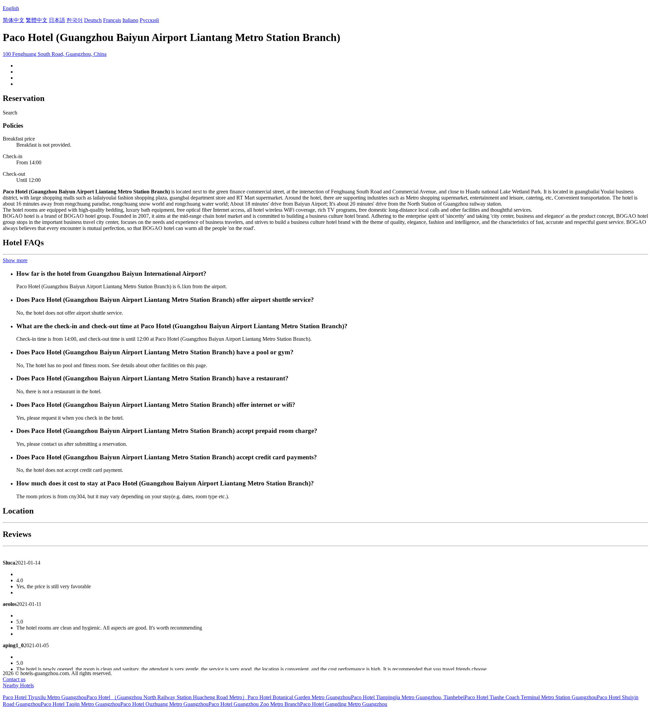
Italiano (130, 20)
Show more (15, 260)
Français (112, 20)
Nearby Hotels (18, 685)
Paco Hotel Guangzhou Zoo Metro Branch (254, 704)
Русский (149, 20)
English (11, 8)
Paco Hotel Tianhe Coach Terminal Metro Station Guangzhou (531, 697)
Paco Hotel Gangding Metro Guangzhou (343, 704)
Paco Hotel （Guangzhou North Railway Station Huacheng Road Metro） (167, 697)
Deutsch (93, 20)
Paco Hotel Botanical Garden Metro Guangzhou (299, 697)
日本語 (57, 20)
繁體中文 (36, 20)
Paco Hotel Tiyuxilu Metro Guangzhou (44, 697)
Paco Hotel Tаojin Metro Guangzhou (80, 704)
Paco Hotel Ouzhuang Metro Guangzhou (164, 704)
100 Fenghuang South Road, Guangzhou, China (54, 54)
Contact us (14, 679)
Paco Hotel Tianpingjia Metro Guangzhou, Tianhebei (408, 697)
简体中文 (13, 20)
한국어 (74, 20)
